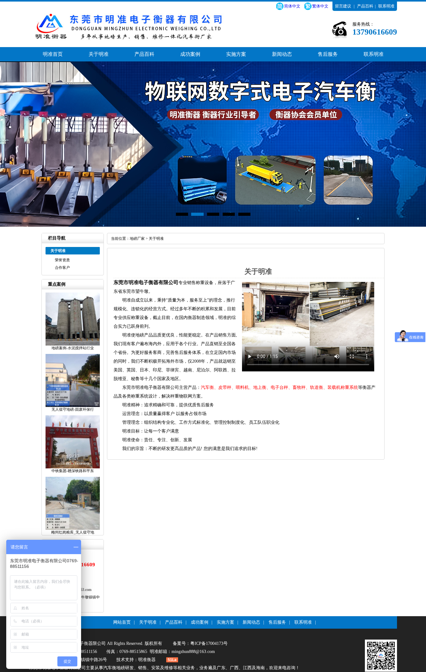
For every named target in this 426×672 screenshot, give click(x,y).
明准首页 (53, 54)
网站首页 (122, 622)
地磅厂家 (137, 238)
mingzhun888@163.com (193, 651)
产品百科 (365, 6)
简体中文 (292, 6)
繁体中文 (320, 6)
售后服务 (328, 54)
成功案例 (190, 54)
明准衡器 (147, 659)
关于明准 (99, 54)
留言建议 (343, 6)
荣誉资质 (62, 260)
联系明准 (386, 6)
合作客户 (62, 267)
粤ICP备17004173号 (209, 643)
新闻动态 (282, 54)
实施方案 (236, 54)
